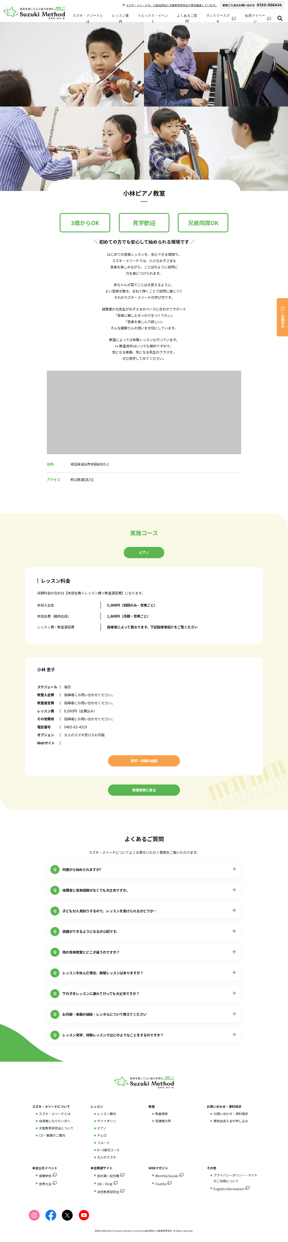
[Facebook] (50, 1215)
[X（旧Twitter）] (67, 1215)
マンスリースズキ (218, 18)
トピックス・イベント (153, 18)
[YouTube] (84, 1215)
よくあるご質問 (187, 18)
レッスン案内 (120, 18)
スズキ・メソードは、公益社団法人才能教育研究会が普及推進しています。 (172, 5)
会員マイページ (255, 18)
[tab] (144, 552)
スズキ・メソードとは (88, 18)
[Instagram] (34, 1215)
